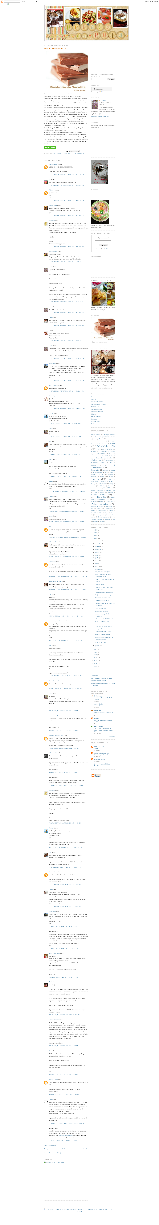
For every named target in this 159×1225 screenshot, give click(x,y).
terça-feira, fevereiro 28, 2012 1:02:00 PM (67, 557)
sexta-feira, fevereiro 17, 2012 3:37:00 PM (66, 185)
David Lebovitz (98, 726)
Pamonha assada (99, 584)
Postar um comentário (50, 1145)
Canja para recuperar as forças (103, 595)
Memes (93, 414)
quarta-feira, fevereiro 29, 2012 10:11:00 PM (68, 589)
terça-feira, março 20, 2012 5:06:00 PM (65, 823)
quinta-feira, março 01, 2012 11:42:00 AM (66, 616)
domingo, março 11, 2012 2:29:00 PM (64, 711)
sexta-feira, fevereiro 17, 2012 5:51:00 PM (66, 302)
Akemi (55, 151)
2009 (95, 655)
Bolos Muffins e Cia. (106, 446)
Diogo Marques (53, 385)
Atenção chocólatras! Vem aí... (103, 598)
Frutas (101, 474)
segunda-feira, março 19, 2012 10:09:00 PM (67, 785)
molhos (93, 490)
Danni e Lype (52, 396)
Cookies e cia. (95, 407)
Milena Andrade (53, 251)
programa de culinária (97, 506)
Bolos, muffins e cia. (97, 402)
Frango (93, 474)
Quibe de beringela (100, 608)
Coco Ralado (105, 456)
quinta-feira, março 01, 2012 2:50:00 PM (65, 640)
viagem (102, 521)
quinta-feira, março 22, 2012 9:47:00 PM (65, 847)
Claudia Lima (53, 205)
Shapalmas (52, 220)
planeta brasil (110, 501)
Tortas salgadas (103, 517)
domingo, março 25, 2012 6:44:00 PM (64, 1075)
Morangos (100, 490)
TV (112, 517)
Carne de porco (107, 449)
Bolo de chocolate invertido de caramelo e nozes (104, 638)
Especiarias (95, 470)
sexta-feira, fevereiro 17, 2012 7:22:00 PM (66, 341)
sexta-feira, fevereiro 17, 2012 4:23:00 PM (66, 216)
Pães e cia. (94, 419)
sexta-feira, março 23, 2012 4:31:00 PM (65, 906)
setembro (98, 549)
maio (97, 561)
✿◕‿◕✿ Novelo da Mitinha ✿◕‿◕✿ (102, 765)
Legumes (94, 481)
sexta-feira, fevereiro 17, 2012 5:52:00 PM (66, 313)
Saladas (111, 510)
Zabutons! (96, 748)
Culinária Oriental (97, 462)
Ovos (113, 495)
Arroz (113, 437)
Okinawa (110, 492)
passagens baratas (54, 716)
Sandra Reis (52, 562)
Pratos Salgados (99, 503)
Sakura (93, 510)
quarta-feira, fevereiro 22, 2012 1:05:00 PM (67, 537)
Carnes (93, 451)
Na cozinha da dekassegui (99, 680)
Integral (102, 477)
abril (96, 563)
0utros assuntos (95, 434)
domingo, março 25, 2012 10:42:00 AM (64, 1015)
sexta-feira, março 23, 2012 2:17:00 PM (65, 884)
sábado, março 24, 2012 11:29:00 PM (63, 948)
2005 (95, 666)
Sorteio (113, 513)
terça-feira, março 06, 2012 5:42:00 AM (65, 689)
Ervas (111, 468)
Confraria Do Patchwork (101, 753)
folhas (111, 472)
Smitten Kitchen (98, 704)
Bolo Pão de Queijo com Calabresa (102, 623)
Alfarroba (96, 437)
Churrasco (111, 454)
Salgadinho (93, 513)
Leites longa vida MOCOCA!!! (104, 619)
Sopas (106, 513)
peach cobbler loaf (98, 706)
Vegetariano (107, 519)
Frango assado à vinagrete (102, 572)
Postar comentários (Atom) (56, 1153)
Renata (51, 317)
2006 (95, 663)
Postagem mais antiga (81, 1149)
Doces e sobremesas (97, 411)
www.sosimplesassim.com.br (57, 621)
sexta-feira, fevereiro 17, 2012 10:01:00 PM (67, 408)
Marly (50, 459)
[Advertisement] (62, 1183)
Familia (113, 470)
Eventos (105, 470)
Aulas (95, 439)
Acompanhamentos (109, 435)
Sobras (100, 513)
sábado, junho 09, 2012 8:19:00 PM (63, 1141)
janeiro (97, 646)
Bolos (112, 443)
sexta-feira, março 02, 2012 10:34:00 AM (66, 676)
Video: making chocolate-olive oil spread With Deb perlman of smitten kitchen (103, 730)
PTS (92, 508)
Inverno (111, 476)
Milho (104, 488)
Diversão (93, 465)
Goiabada (93, 476)
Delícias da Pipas (54, 753)
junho (97, 558)
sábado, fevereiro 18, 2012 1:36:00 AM (65, 424)
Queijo (99, 508)
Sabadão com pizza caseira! (103, 634)
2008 (95, 658)
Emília (51, 428)
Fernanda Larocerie (54, 1020)
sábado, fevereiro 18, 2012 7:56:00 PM (64, 454)
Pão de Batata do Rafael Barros (104, 592)
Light (110, 482)
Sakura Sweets (102, 510)
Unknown (51, 190)
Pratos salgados (95, 421)
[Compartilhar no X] (74, 151)
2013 (95, 536)
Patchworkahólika (99, 747)
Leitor (103, 481)
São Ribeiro (52, 363)
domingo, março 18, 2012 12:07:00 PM (64, 748)
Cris (50, 179)
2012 (95, 538)
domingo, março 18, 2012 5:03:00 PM (64, 772)
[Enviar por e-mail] (70, 151)
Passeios (101, 499)
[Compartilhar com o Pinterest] (78, 151)
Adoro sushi (94, 676)
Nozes (102, 492)
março (97, 566)
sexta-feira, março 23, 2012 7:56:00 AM (65, 867)
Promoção (80, 153)
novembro (98, 544)
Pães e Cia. (101, 497)
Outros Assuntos (98, 494)
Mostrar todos (112, 736)
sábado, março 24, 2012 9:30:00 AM (63, 926)
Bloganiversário (103, 444)
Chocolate (72, 153)
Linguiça (93, 483)
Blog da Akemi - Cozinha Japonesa (101, 678)
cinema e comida (95, 456)
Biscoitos (102, 441)
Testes (107, 515)
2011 (95, 649)
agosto (97, 552)
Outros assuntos (96, 416)
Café (98, 449)
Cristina (51, 413)
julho (97, 555)
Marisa (51, 1051)
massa (93, 486)
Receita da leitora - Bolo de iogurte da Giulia (103, 575)
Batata (101, 439)
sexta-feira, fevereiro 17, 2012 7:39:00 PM (66, 380)
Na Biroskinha (98, 696)
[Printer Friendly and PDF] (50, 148)
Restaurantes (109, 508)
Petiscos (101, 501)
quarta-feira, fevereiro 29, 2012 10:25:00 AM (68, 576)
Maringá (111, 483)
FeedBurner (107, 249)
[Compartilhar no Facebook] (76, 151)
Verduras (95, 521)
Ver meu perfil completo (100, 116)
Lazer (110, 479)
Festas (106, 472)
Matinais (102, 486)
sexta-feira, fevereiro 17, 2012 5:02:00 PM (66, 246)
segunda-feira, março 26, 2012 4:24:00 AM (66, 1123)
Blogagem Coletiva (60, 153)
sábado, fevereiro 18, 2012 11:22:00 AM (65, 437)
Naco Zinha (97, 710)
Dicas (111, 462)
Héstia (50, 982)
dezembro (98, 541)
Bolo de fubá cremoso (101, 611)
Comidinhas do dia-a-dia (98, 404)
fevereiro (98, 569)
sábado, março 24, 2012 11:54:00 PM (63, 977)
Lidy (50, 594)
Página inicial (66, 1149)
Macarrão (103, 484)
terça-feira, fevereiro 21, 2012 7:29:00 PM (67, 511)
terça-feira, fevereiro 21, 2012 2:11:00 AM (67, 491)
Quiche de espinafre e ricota (103, 631)
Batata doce (110, 439)
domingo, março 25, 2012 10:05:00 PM (64, 1094)
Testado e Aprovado (99, 515)
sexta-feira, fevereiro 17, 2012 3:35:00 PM (66, 174)
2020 (95, 530)
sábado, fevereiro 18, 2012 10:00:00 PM (65, 476)
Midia (100, 488)
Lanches (95, 478)
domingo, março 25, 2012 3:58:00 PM (64, 1046)
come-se (96, 718)
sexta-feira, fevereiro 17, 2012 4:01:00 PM (66, 200)
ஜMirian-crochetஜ (99, 759)
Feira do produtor (97, 472)
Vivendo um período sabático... (102, 755)
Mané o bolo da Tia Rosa (56, 681)
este (65, 116)
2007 (95, 660)
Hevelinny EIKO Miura (55, 581)
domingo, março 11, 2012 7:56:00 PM (64, 731)
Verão (113, 519)
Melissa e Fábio (53, 872)
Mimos (110, 488)
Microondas (94, 488)
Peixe (107, 499)
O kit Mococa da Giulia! (102, 600)
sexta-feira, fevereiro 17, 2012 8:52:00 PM (66, 391)
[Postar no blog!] (72, 151)
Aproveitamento (105, 437)
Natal (95, 492)
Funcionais (110, 474)
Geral (93, 397)
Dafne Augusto (53, 164)
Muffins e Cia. (110, 490)
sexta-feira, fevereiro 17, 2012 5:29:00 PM (66, 262)
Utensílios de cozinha (96, 519)
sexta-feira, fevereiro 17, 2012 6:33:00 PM (66, 325)
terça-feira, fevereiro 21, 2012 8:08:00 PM (67, 522)
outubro (97, 547)
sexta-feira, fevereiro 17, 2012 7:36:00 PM (66, 358)
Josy (50, 442)
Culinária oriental (96, 409)
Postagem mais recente (50, 1149)
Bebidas (93, 399)
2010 (95, 652)
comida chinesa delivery (66, 1135)
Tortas (93, 424)
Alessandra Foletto (54, 953)
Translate (105, 92)
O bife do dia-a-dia (100, 642)
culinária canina (109, 460)
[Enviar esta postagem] (67, 151)
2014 (95, 533)
